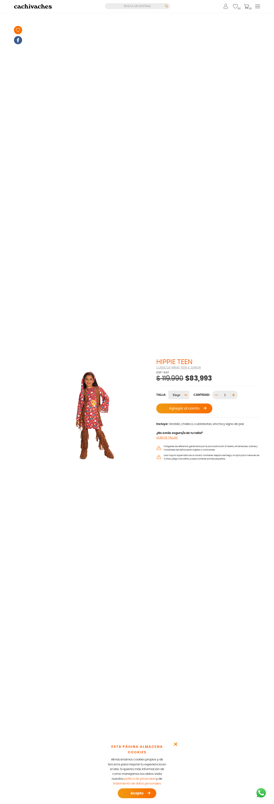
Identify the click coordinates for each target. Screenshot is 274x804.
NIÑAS (175, 367)
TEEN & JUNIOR (190, 367)
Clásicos (163, 367)
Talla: (161, 394)
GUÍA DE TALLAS (167, 437)
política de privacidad (139, 778)
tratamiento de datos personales (137, 783)
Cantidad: (202, 394)
